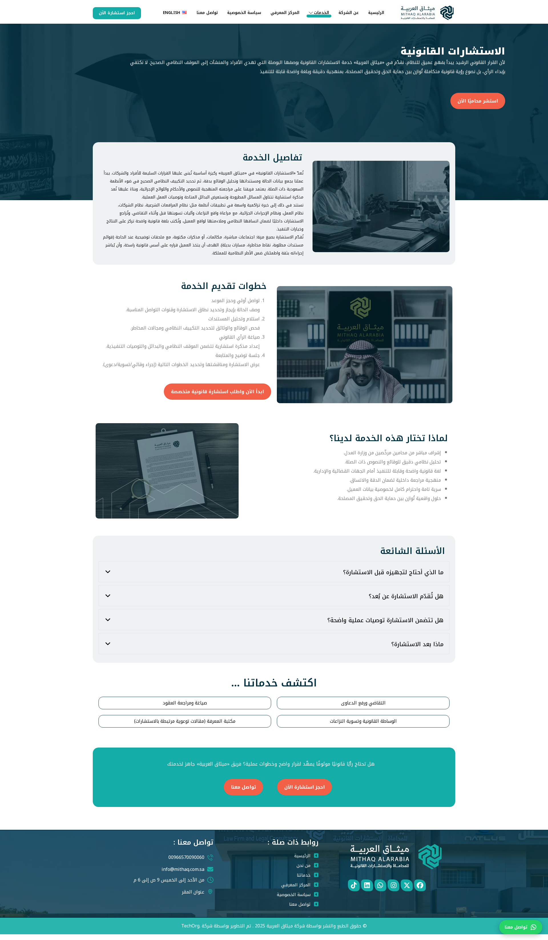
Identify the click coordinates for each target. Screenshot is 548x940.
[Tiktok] (354, 885)
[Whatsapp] (380, 885)
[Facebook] (420, 885)
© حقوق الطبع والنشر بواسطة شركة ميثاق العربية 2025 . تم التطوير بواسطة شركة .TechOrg (274, 925)
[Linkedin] (367, 885)
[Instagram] (393, 885)
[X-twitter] (406, 885)
